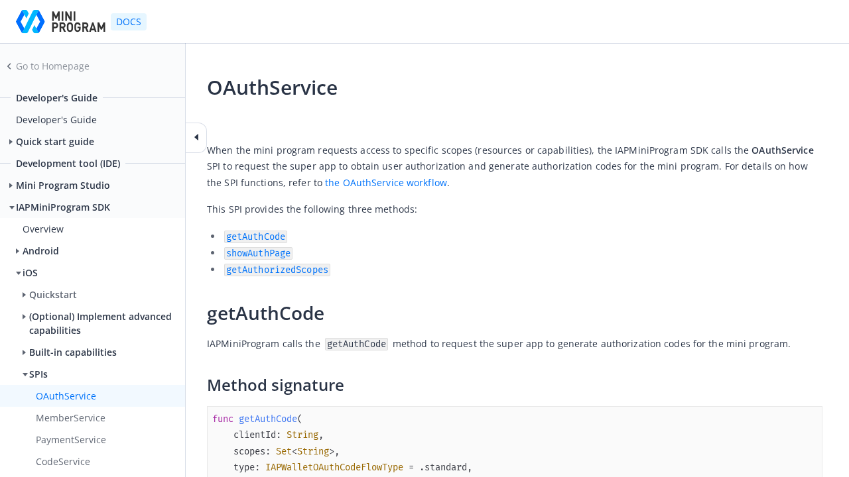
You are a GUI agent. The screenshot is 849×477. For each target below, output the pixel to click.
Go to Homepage (53, 66)
